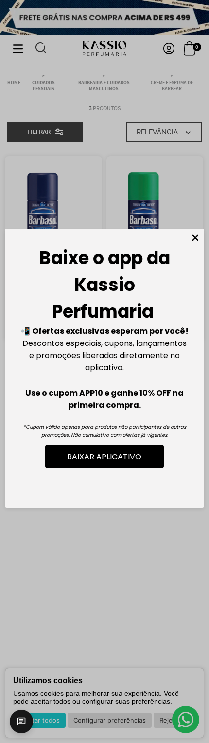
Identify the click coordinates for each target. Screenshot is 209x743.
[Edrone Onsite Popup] (104, 371)
